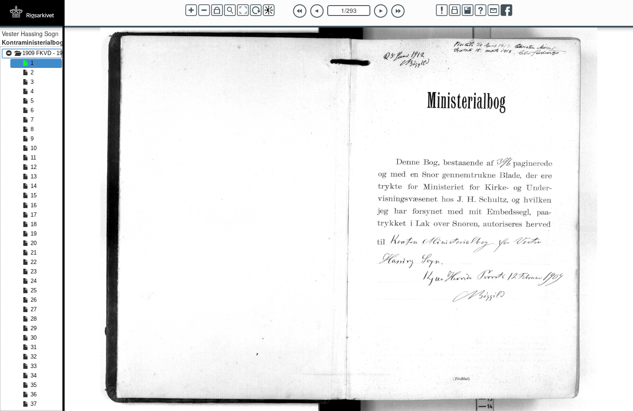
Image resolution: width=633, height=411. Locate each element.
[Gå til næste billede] (381, 11)
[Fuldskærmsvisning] (243, 10)
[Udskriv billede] (455, 10)
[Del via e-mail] (493, 10)
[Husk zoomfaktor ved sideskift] (217, 10)
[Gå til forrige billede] (317, 11)
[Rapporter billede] (442, 10)
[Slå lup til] (230, 10)
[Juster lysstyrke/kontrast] (269, 10)
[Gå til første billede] (300, 11)
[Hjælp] (481, 10)
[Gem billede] (468, 10)
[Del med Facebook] (506, 10)
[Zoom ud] (204, 10)
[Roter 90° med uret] (256, 10)
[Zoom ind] (191, 10)
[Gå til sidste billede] (398, 11)
